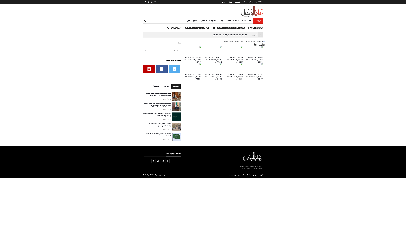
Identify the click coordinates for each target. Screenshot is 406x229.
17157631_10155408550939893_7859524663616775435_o (192, 76)
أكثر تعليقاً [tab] (156, 86)
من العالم (204, 21)
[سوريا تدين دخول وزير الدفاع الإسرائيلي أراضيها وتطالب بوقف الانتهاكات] (176, 120)
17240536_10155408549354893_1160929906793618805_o (234, 59)
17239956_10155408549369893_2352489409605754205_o (213, 59)
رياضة (222, 21)
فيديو (195, 21)
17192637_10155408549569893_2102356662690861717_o (254, 76)
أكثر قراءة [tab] (166, 86)
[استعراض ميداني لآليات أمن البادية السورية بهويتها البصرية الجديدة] (176, 130)
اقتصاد (230, 2)
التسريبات (237, 2)
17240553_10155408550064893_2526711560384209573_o (229, 35)
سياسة (237, 21)
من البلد (213, 21)
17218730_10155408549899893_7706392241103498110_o (234, 76)
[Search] (145, 50)
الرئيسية (258, 21)
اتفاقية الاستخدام (247, 175)
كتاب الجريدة (247, 21)
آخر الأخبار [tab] (176, 86)
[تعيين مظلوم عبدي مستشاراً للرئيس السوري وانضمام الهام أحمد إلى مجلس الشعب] (176, 100)
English (224, 2)
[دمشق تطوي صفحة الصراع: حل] (176, 110)
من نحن (255, 175)
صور (188, 21)
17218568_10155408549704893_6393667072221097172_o (192, 59)
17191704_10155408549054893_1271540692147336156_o (213, 76)
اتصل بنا (231, 175)
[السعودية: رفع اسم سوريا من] (176, 140)
